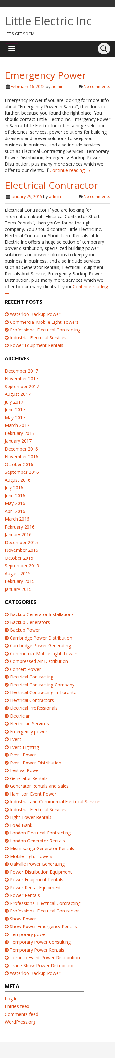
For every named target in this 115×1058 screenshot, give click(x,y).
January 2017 (18, 441)
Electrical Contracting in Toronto (43, 692)
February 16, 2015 (28, 86)
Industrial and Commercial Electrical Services (56, 802)
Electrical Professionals (33, 708)
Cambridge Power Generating (40, 646)
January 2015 (18, 589)
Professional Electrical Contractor (44, 911)
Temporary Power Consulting (40, 942)
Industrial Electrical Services (38, 338)
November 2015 (21, 550)
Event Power (23, 755)
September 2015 (22, 566)
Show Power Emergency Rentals (43, 926)
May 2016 (15, 503)
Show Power (23, 919)
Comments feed (21, 1014)
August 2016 (18, 480)
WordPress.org (20, 1022)
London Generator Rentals (37, 841)
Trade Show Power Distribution (42, 965)
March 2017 (17, 425)
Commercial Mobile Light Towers (44, 322)
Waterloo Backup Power (35, 314)
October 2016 (19, 464)
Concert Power (25, 669)
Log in (11, 999)
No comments (97, 86)
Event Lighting (24, 747)
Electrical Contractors (32, 700)
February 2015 (19, 581)
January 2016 (18, 534)
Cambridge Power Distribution (41, 638)
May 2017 (15, 418)
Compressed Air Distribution (39, 661)
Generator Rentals (29, 778)
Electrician (20, 716)
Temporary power (28, 934)
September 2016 (22, 472)
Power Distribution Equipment (41, 872)
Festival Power (25, 770)
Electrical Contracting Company (42, 685)
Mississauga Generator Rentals (42, 848)
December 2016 (21, 449)
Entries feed (17, 1006)
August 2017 (18, 394)
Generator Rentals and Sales (39, 786)
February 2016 (19, 527)
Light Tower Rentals (30, 817)
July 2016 (14, 488)
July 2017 (14, 402)
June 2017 (15, 410)
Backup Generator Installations (42, 614)
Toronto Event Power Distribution (45, 958)
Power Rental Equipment (35, 887)
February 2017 (19, 433)
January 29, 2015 (26, 196)
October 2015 (19, 558)
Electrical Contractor (51, 185)
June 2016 (15, 496)
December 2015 (21, 542)
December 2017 (21, 371)
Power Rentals (25, 895)
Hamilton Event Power (33, 794)
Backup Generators (30, 622)
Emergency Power (45, 75)
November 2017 (21, 378)
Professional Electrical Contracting (45, 330)
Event (15, 739)
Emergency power (28, 731)
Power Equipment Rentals (36, 345)
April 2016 (15, 511)
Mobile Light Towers (31, 856)
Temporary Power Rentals (37, 950)
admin (57, 86)
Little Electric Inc (48, 21)
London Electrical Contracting (40, 833)
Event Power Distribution (35, 763)
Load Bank (21, 825)
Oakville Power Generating (37, 864)
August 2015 (18, 574)
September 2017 (22, 386)
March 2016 (17, 519)
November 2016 (21, 456)
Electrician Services (29, 724)
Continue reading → (70, 170)
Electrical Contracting (31, 677)
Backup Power (25, 630)
